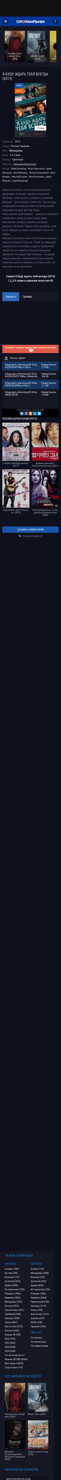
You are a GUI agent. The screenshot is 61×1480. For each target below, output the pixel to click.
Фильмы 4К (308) (13, 1334)
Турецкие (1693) (38, 1326)
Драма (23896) (12, 1285)
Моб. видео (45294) (14, 1363)
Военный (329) (38, 1277)
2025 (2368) (10, 1351)
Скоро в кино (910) (14, 1367)
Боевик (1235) (37, 1268)
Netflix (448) (36, 1322)
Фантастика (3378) (14, 1326)
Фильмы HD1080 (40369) (16, 1359)
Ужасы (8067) (11, 1322)
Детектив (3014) (12, 1281)
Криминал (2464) (38, 1297)
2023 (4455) (10, 1342)
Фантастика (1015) (40, 1314)
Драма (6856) (37, 1285)
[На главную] (30, 21)
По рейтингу (36, 1337)
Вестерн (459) (11, 1273)
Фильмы (10, 1263)
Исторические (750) (40, 1289)
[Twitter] (39, 413)
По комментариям (39, 1345)
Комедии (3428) (38, 1293)
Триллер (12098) (12, 1318)
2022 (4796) (10, 1338)
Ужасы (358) (37, 1310)
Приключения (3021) (14, 1310)
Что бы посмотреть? (15, 1355)
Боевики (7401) (12, 1268)
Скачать (52, 364)
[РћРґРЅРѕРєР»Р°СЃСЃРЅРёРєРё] (30, 413)
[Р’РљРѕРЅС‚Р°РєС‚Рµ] (22, 413)
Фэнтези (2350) (12, 1330)
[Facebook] (26, 413)
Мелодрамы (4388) (40, 1273)
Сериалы (36, 1263)
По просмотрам (38, 1341)
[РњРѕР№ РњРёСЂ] (35, 413)
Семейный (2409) (13, 1314)
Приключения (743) (40, 1301)
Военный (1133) (12, 1277)
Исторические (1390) (15, 1289)
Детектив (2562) (38, 1281)
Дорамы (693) (37, 1318)
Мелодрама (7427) (13, 1301)
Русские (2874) (12, 1305)
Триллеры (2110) (38, 1305)
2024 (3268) (10, 1347)
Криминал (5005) (12, 1297)
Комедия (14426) (13, 1293)
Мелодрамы (16, 150)
